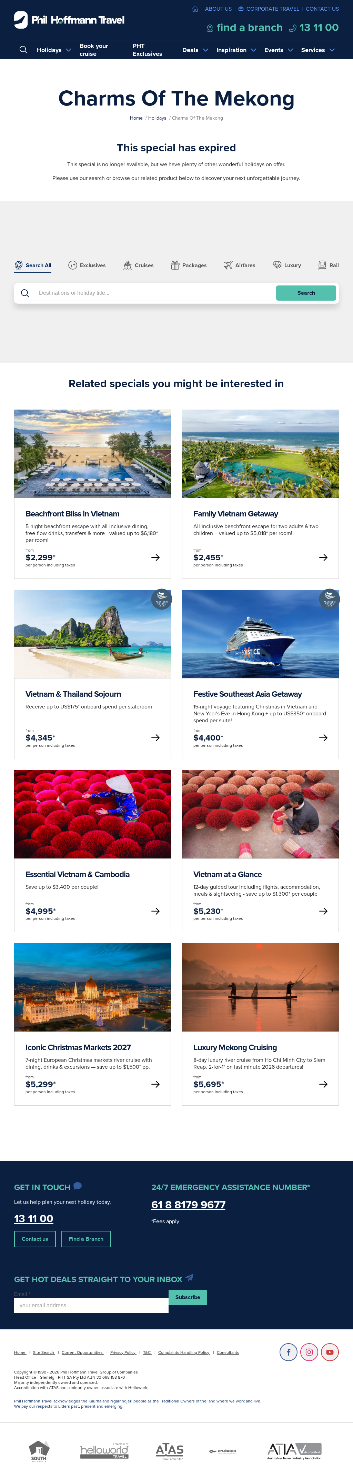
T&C (147, 1352)
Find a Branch (86, 1239)
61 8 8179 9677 (188, 1204)
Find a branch (248, 27)
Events (273, 50)
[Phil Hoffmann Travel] (69, 20)
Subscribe (187, 1297)
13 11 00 (318, 27)
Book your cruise (94, 49)
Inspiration (231, 50)
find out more (92, 493)
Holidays (49, 50)
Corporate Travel (272, 8)
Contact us (322, 8)
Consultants (228, 1352)
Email (22, 1294)
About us (218, 8)
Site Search (44, 1352)
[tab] (32, 267)
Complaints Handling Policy (184, 1352)
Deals (190, 50)
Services (313, 50)
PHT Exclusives (147, 49)
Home (136, 117)
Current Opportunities (83, 1352)
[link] (92, 494)
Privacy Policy (123, 1352)
